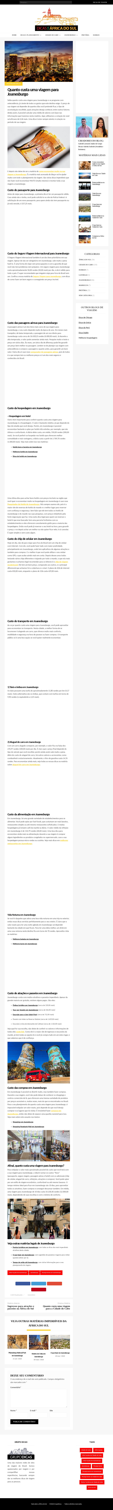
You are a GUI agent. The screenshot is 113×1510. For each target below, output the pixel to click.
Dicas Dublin (84, 333)
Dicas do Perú (84, 328)
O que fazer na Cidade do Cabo (97, 226)
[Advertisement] (92, 77)
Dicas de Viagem (100, 2)
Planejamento (97, 1466)
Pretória (85, 35)
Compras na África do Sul (98, 237)
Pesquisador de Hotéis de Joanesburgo (23, 504)
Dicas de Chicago (85, 318)
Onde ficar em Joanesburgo (96, 194)
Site (51, 1411)
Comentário (31, 1295)
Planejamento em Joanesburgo (51, 1272)
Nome (13, 1411)
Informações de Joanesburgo (18, 1272)
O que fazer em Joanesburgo (60, 1353)
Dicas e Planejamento (29, 35)
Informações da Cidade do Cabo (92, 1455)
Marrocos (83, 285)
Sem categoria (85, 295)
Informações (99, 1450)
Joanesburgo (69, 35)
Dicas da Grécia (85, 323)
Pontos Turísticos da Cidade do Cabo (92, 1482)
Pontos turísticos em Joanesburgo (98, 183)
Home (14, 35)
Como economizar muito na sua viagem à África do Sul (98, 163)
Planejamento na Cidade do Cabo (92, 1477)
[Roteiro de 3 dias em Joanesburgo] (39, 1342)
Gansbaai (83, 275)
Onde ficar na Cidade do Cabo (98, 174)
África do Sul (85, 260)
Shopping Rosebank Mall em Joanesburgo (28, 1127)
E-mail (33, 1411)
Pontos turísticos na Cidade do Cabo (98, 217)
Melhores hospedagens (88, 338)
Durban (96, 35)
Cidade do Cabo (51, 35)
